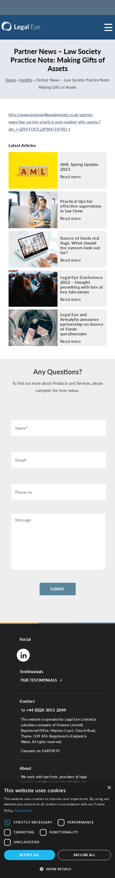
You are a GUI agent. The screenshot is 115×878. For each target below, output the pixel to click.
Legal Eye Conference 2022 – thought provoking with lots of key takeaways (81, 284)
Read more (70, 176)
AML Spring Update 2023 (79, 167)
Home (10, 80)
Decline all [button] (84, 855)
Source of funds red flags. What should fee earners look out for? (80, 245)
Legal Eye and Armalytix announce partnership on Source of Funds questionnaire (81, 324)
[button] (57, 869)
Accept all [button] (30, 855)
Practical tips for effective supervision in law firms (80, 206)
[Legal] (35, 26)
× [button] (109, 788)
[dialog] (57, 830)
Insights (26, 80)
